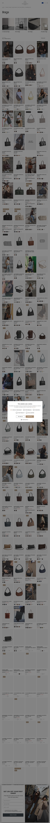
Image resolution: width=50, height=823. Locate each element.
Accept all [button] (30, 416)
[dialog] (25, 411)
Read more (34, 407)
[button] (25, 419)
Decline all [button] (20, 416)
